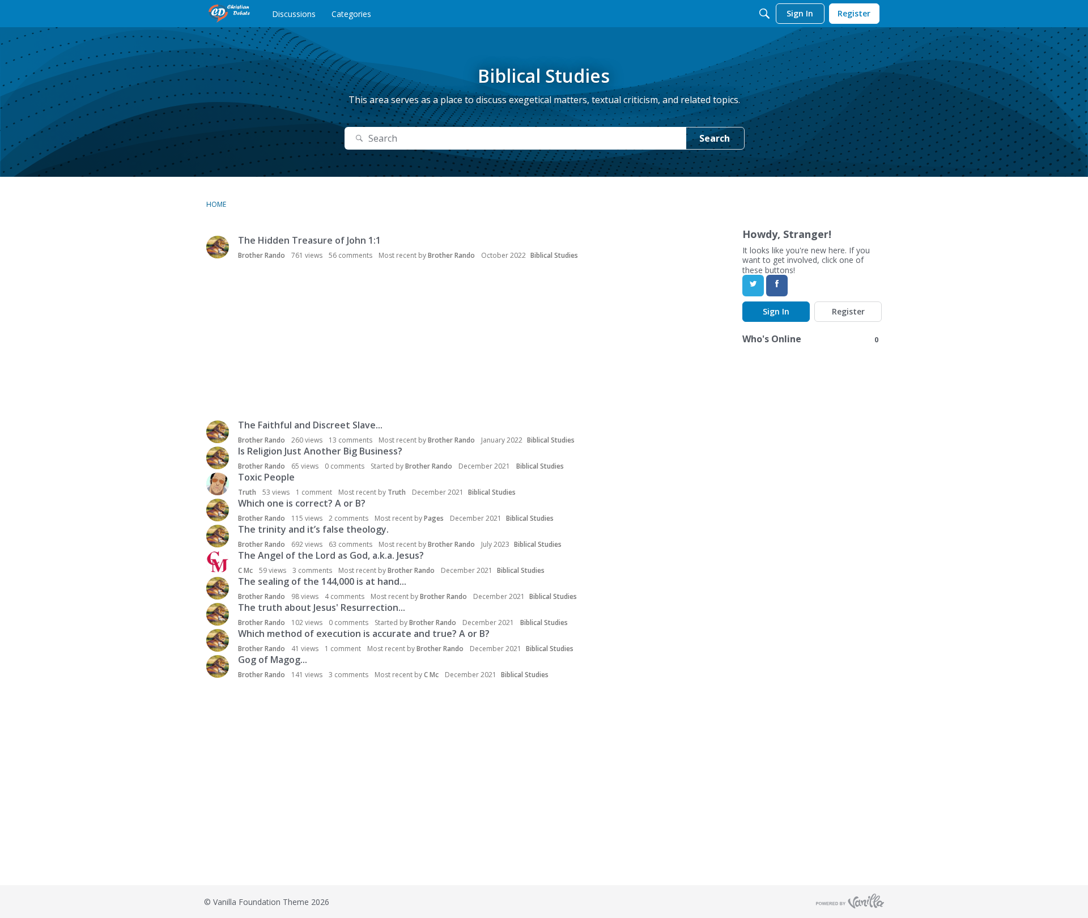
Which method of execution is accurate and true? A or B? (364, 633)
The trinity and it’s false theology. (313, 529)
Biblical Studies (554, 255)
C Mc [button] (245, 570)
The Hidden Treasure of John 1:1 (309, 240)
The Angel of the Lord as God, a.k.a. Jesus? (331, 555)
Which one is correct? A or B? (302, 503)
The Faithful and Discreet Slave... (310, 425)
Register (848, 311)
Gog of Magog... (272, 659)
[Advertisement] (360, 341)
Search (714, 138)
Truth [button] (247, 492)
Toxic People (266, 477)
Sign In (776, 311)
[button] (217, 247)
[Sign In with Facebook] (777, 285)
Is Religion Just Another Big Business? (320, 451)
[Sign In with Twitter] (753, 285)
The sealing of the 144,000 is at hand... (322, 581)
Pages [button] (434, 518)
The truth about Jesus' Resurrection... (321, 607)
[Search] (764, 13)
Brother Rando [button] (261, 255)
